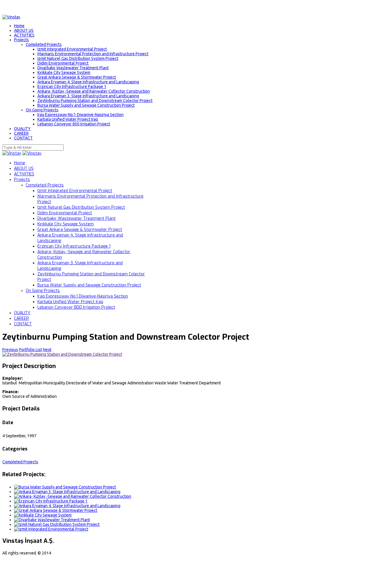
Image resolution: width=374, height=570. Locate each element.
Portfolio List (30, 349)
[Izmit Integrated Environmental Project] (51, 529)
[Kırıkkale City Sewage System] (43, 515)
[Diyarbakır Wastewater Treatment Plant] (52, 519)
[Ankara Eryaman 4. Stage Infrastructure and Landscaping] (67, 505)
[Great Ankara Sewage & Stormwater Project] (55, 510)
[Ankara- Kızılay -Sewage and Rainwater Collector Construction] (72, 496)
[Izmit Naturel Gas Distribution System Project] (57, 524)
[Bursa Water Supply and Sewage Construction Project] (65, 487)
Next (47, 349)
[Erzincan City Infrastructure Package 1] (51, 501)
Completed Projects (20, 462)
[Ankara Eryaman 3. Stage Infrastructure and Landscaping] (67, 491)
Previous (10, 349)
